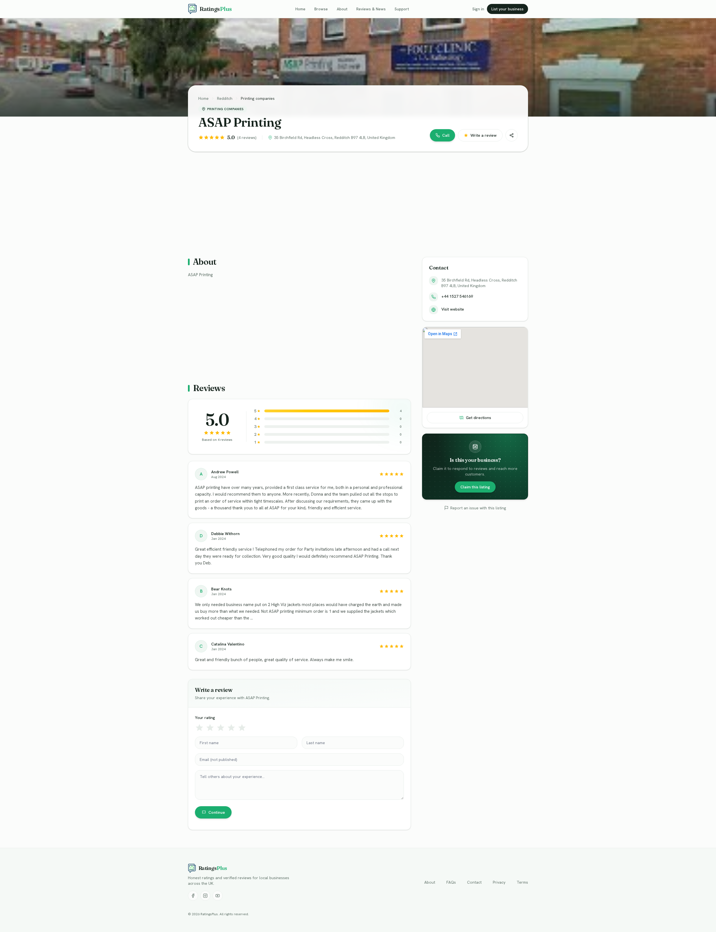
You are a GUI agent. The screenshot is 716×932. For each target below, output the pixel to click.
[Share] (511, 135)
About (342, 8)
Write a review (483, 135)
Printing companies (258, 98)
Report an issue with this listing (478, 507)
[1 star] (199, 727)
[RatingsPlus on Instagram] (205, 896)
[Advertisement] (356, 200)
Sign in (478, 8)
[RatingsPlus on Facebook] (193, 896)
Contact (474, 882)
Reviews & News (371, 8)
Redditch (224, 98)
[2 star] (210, 727)
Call (445, 135)
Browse (321, 8)
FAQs (451, 882)
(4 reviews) (246, 137)
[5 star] (241, 727)
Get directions (478, 417)
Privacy (499, 882)
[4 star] (231, 727)
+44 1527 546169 (457, 296)
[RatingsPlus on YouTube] (218, 896)
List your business (507, 8)
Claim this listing (475, 486)
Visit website (452, 309)
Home (300, 8)
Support (402, 8)
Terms (522, 882)
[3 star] (220, 727)
